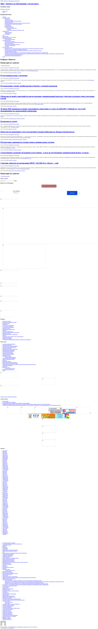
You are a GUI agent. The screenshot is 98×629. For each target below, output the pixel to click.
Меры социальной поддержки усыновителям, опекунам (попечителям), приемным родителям (23, 50)
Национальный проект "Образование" (10, 334)
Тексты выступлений (9, 22)
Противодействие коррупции (8, 369)
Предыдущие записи (5, 65)
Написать (72, 193)
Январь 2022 (5, 494)
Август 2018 (5, 528)
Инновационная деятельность (8, 351)
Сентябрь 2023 (5, 480)
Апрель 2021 (5, 501)
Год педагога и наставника (8, 326)
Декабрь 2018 (5, 524)
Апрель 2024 (5, 474)
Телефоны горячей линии (8, 612)
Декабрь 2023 (5, 478)
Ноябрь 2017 (5, 532)
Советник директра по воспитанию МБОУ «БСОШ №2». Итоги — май (29, 163)
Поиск (1, 180)
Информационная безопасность (9, 329)
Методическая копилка (9, 43)
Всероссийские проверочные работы (10, 362)
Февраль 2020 (5, 512)
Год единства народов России (8, 325)
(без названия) (5, 401)
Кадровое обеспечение (9, 27)
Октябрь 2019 (5, 515)
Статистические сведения (8, 352)
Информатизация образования (8, 350)
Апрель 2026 (5, 453)
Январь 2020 (5, 513)
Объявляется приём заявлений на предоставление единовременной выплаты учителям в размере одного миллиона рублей (26, 404)
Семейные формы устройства (10, 51)
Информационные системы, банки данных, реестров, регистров (17, 23)
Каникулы (11, 72)
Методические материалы (10, 41)
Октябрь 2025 (5, 458)
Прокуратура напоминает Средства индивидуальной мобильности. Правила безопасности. (37, 132)
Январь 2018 (5, 531)
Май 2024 (4, 473)
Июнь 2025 (5, 460)
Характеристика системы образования (10, 346)
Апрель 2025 (5, 462)
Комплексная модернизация (8, 353)
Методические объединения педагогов (12, 44)
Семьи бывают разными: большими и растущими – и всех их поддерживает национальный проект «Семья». (44, 153)
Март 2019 (5, 523)
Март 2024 (5, 475)
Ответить (19, 72)
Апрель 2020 (5, 510)
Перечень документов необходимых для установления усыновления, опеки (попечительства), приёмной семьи (26, 52)
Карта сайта (5, 11)
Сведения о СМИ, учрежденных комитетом (13, 24)
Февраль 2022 (5, 493)
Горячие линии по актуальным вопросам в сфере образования (15, 553)
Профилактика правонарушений (9, 358)
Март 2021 (5, 502)
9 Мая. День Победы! (7, 321)
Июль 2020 (5, 508)
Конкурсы (7, 46)
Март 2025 (5, 463)
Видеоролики (5, 547)
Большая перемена (6, 323)
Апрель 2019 (5, 522)
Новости (15, 72)
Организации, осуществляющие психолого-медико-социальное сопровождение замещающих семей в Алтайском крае (25, 584)
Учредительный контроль (10, 368)
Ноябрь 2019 (5, 514)
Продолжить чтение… (34, 70)
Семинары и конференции (10, 45)
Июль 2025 (5, 459)
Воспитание (5, 324)
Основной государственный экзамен (10, 585)
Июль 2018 (5, 529)
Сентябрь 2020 (5, 506)
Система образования (7, 38)
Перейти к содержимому (5, 9)
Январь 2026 (5, 456)
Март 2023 (5, 485)
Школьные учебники (7, 361)
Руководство (7, 18)
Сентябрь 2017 (5, 533)
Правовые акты (6, 31)
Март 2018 (5, 530)
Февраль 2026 (5, 455)
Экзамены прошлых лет (7, 619)
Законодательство (8, 32)
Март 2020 (5, 511)
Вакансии (9, 29)
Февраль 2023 (5, 486)
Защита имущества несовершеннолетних (13, 55)
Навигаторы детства (13, 170)
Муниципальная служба (12, 28)
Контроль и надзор (6, 367)
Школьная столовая (6, 355)
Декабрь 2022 (5, 487)
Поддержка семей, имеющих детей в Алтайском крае (13, 336)
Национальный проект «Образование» (10, 349)
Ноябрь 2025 (5, 457)
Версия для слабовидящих (50, 185)
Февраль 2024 (5, 476)
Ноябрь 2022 (5, 488)
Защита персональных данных (9, 359)
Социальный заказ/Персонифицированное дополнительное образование (17, 339)
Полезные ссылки (6, 589)
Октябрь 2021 (5, 497)
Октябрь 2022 (5, 489)
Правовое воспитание (7, 337)
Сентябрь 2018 (5, 527)
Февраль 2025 (5, 464)
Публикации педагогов (7, 348)
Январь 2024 (5, 477)
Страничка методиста (7, 40)
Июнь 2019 (5, 520)
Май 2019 (4, 521)
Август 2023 (5, 481)
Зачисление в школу (13, 118)
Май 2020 (4, 509)
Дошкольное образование (8, 365)
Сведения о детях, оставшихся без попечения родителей (16, 49)
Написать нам (5, 36)
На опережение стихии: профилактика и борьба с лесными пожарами (28, 86)
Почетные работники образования (9, 347)
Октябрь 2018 (5, 526)
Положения (7, 34)
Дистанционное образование (8, 327)
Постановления (8, 33)
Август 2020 (5, 507)
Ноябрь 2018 (5, 525)
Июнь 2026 (5, 451)
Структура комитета (9, 602)
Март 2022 (5, 492)
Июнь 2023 (5, 482)
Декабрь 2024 (5, 466)
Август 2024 (5, 470)
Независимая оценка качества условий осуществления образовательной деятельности (19, 364)
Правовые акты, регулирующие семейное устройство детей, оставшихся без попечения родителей (24, 48)
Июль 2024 (5, 471)
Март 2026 (5, 454)
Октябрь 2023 (5, 479)
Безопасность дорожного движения (9, 322)
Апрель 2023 (5, 484)
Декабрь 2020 (5, 503)
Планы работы (8, 25)
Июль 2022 (5, 490)
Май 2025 (4, 461)
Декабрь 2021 (5, 495)
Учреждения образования (10, 39)
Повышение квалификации (10, 357)
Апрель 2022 (5, 491)
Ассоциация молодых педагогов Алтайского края (14, 42)
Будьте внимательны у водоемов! (14, 75)
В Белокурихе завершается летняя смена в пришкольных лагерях (27, 142)
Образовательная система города (9, 578)
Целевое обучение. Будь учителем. (9, 37)
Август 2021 (5, 498)
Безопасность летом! (8, 121)
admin (18, 67)
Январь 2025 (5, 465)
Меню (4, 12)
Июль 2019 (5, 519)
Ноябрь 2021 (5, 496)
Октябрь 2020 (5, 505)
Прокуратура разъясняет (17, 139)
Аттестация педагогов (7, 356)
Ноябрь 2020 (5, 504)
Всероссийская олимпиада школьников (10, 363)
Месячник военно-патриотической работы (11, 332)
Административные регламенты (9, 344)
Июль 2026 (5, 450)
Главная (4, 16)
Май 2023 (4, 483)
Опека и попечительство (7, 47)
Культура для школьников (8, 331)
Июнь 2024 (5, 472)
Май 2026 (4, 452)
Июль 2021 (5, 499)
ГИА (4, 35)
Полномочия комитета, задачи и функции (11, 590)
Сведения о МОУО (6, 17)
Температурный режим (7, 345)
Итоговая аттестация (7, 563)
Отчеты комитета (8, 26)
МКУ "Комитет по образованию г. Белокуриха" (19, 4)
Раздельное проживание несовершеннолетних (14, 54)
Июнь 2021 (5, 500)
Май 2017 (4, 534)
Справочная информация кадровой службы (15, 30)
